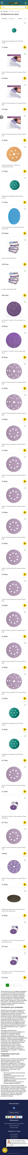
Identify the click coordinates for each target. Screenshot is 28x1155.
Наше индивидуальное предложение (14, 1123)
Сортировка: (4, 18)
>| (20, 985)
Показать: (20, 18)
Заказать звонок (14, 1112)
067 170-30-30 (14, 1134)
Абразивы (5, 11)
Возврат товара (14, 1127)
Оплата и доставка (14, 1125)
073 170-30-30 (14, 1136)
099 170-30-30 (14, 1138)
